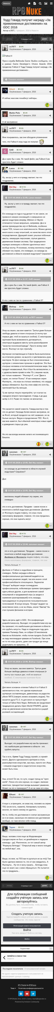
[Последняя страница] (50, 39)
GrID (11, 150)
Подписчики (25, 949)
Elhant (12, 794)
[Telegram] (21, 993)
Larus (12, 168)
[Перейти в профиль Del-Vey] (5, 188)
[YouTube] (27, 993)
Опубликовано (22, 49)
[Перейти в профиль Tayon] (5, 828)
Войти (27, 939)
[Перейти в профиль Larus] (5, 169)
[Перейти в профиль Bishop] (5, 308)
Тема (13, 988)
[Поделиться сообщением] (50, 49)
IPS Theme (22, 985)
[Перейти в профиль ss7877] (5, 48)
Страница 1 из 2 (27, 39)
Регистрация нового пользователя (27, 926)
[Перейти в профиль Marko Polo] (5, 114)
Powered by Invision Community (27, 1002)
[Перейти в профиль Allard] (5, 90)
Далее (44, 39)
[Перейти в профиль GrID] (5, 151)
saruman (13, 452)
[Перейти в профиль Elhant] (5, 796)
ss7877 (11, 31)
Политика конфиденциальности (30, 988)
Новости (35, 31)
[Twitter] (33, 993)
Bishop (12, 307)
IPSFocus (32, 985)
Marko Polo (14, 113)
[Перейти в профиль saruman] (5, 453)
